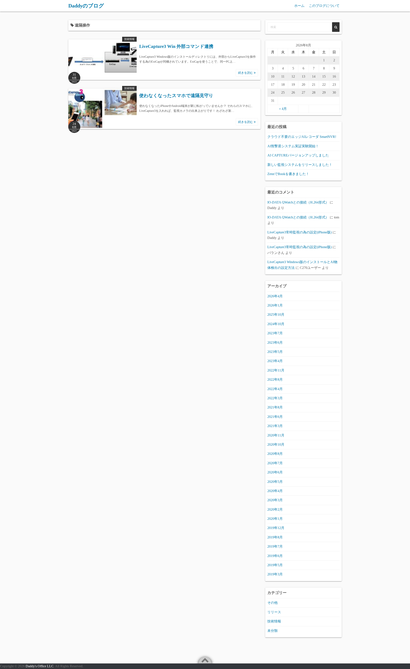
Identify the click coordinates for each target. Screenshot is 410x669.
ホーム (299, 5)
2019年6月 (275, 556)
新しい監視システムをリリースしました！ (299, 165)
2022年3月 (275, 398)
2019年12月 (275, 528)
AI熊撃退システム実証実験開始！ (293, 146)
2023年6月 (275, 342)
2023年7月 (275, 333)
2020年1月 (275, 518)
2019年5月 (275, 565)
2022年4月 (275, 389)
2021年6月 (275, 416)
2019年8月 (275, 537)
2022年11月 (275, 370)
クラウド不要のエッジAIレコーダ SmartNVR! (301, 137)
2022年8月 (275, 379)
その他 (272, 602)
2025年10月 (275, 314)
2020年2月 (275, 509)
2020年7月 (275, 463)
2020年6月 (275, 472)
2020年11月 (275, 435)
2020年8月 (275, 453)
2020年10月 (275, 444)
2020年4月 (275, 491)
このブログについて (324, 5)
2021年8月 (275, 407)
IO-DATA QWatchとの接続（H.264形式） (298, 202)
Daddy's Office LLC (40, 666)
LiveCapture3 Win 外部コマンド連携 (176, 46)
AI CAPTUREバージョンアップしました (298, 155)
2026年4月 (275, 296)
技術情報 (129, 39)
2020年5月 (275, 481)
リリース (274, 612)
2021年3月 (275, 426)
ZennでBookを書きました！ (288, 174)
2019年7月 (275, 546)
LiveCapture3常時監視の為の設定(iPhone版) (299, 232)
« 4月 (283, 109)
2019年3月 (275, 574)
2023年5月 (275, 352)
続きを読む (246, 72)
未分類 (272, 630)
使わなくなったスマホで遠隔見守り (176, 95)
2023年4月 (275, 361)
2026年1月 (275, 305)
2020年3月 (275, 500)
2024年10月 (275, 324)
